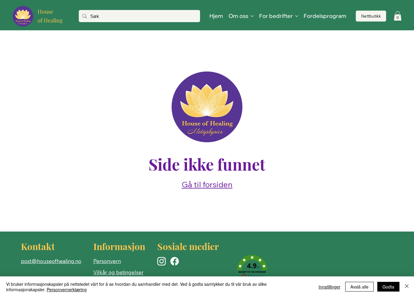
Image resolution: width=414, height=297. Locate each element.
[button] (398, 16)
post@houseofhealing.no (51, 261)
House (45, 11)
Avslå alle (359, 287)
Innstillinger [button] (329, 287)
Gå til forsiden (207, 184)
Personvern (107, 261)
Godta (388, 287)
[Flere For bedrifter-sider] (296, 16)
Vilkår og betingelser (118, 272)
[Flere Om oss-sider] (252, 16)
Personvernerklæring (67, 289)
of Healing (50, 20)
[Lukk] (406, 286)
